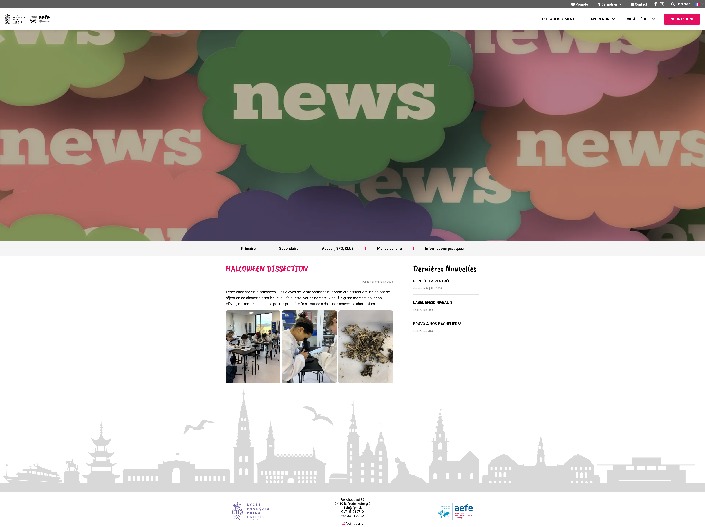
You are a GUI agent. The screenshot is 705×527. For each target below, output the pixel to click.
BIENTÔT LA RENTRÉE (431, 281)
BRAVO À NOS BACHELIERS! (437, 324)
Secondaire (288, 248)
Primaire (248, 248)
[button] (699, 4)
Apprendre (600, 19)
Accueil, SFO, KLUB (338, 248)
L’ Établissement (558, 19)
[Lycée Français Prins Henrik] (15, 19)
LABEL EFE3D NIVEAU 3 (432, 302)
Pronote (582, 4)
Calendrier (609, 4)
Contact (641, 4)
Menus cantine (389, 248)
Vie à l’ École (639, 19)
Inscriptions (682, 19)
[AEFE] (37, 19)
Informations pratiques (444, 248)
